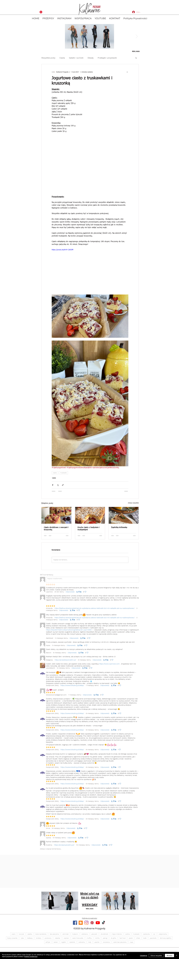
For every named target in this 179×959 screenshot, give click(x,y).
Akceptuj (169, 955)
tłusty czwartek (12, 940)
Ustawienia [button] (143, 955)
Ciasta (62, 58)
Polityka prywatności (30, 956)
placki (131, 940)
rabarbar (57, 940)
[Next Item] (136, 36)
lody (89, 944)
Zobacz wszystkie (133, 503)
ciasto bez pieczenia (119, 944)
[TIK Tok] (103, 924)
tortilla (97, 940)
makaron (75, 936)
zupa (131, 944)
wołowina (82, 944)
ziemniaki (65, 936)
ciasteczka (146, 936)
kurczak (21, 936)
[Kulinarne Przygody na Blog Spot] (81, 924)
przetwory (48, 940)
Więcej (124, 58)
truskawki (63, 473)
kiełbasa (30, 940)
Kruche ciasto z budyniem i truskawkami (89, 529)
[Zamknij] (176, 955)
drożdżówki (104, 936)
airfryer (48, 944)
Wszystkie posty (48, 58)
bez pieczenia (54, 936)
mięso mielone (117, 936)
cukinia (127, 936)
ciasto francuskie (77, 940)
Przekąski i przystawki (107, 58)
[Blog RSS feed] (41, 12)
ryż (154, 936)
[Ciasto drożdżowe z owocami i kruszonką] (56, 515)
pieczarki (94, 936)
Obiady (91, 58)
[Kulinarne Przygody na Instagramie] (86, 924)
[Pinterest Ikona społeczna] (92, 924)
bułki (144, 940)
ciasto (55, 473)
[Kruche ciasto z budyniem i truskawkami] (90, 515)
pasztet (97, 944)
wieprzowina (163, 936)
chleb (138, 940)
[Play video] (90, 270)
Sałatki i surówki (76, 58)
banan (56, 944)
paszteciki (153, 940)
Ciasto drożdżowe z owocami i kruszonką (56, 529)
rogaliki (63, 944)
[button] (136, 58)
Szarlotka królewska (119, 527)
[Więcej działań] (127, 72)
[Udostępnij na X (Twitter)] (58, 485)
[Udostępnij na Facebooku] (53, 485)
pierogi (105, 940)
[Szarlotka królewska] (124, 515)
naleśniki (72, 944)
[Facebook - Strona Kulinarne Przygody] (75, 924)
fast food (122, 940)
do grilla (113, 940)
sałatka (29, 936)
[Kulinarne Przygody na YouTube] (98, 924)
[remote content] (90, 164)
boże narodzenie (41, 936)
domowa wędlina (165, 940)
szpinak (66, 940)
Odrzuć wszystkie (156, 955)
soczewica (106, 944)
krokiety (38, 940)
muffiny (89, 940)
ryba (22, 940)
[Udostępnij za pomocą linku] (63, 485)
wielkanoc (84, 936)
